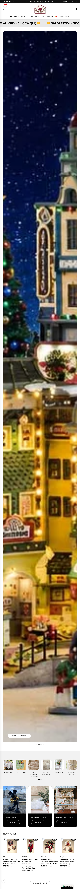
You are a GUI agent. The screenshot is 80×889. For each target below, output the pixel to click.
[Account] (72, 10)
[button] (4, 10)
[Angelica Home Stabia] (40, 10)
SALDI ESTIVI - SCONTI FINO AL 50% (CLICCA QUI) (40, 1)
